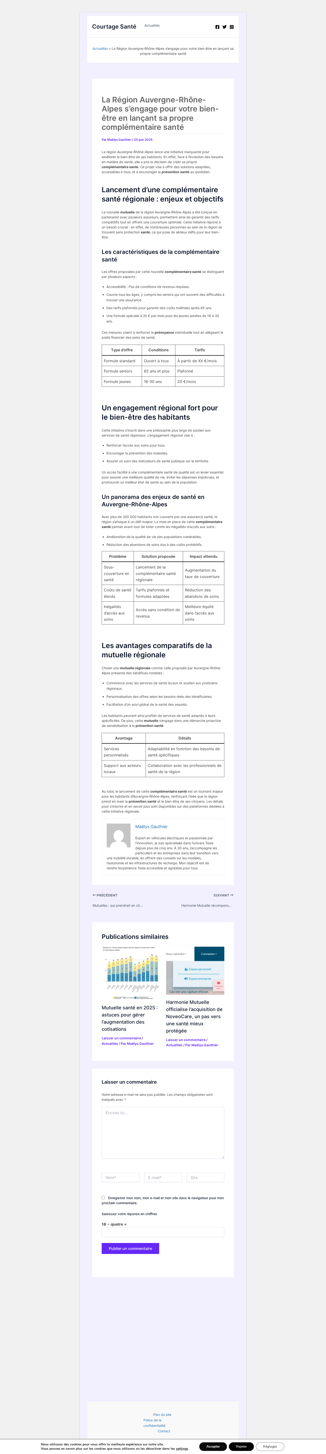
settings (182, 1449)
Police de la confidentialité (154, 1423)
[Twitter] (224, 27)
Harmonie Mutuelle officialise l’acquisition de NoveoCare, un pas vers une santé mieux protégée (194, 1016)
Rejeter (241, 1446)
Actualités (152, 25)
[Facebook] (217, 27)
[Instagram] (232, 27)
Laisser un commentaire (121, 1038)
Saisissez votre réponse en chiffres (129, 1214)
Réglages (270, 1446)
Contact (164, 1431)
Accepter (213, 1446)
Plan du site (162, 1415)
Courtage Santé (114, 26)
